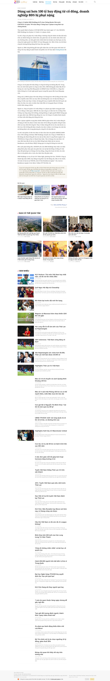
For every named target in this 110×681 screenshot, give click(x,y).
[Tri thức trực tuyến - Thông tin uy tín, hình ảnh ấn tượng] (20, 2)
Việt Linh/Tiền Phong (59, 205)
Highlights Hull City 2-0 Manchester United (51, 431)
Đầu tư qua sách (35, 171)
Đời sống (68, 2)
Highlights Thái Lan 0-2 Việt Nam (47, 366)
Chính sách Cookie (55, 679)
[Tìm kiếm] (95, 2)
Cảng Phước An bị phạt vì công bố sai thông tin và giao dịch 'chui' (42, 198)
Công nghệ (61, 2)
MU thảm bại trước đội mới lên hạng (48, 301)
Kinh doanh (48, 2)
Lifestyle (75, 2)
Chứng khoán (60, 50)
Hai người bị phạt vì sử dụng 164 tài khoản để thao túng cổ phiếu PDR (59, 198)
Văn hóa (55, 2)
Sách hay (41, 2)
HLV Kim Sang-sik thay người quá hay (49, 587)
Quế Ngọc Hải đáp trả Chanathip (47, 287)
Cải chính (81, 2)
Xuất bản (35, 2)
